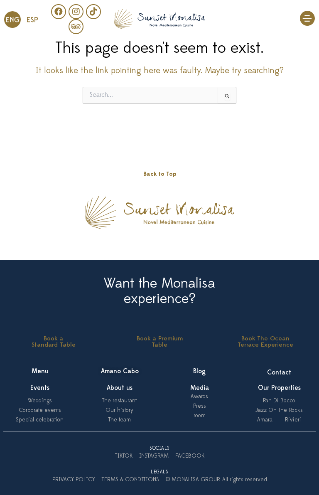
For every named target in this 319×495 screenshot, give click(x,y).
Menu (40, 371)
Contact (279, 372)
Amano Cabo (120, 371)
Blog (199, 371)
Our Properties (279, 388)
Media (199, 388)
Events (39, 388)
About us (120, 388)
